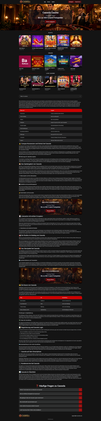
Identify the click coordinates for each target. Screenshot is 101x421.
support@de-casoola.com (77, 415)
